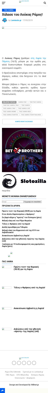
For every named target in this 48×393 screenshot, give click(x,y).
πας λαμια (26, 105)
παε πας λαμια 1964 (10, 105)
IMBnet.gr (35, 385)
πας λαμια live (24, 108)
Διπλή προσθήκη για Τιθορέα (14, 227)
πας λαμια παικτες (10, 115)
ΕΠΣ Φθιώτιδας (23, 375)
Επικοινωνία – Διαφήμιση (25, 378)
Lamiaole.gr (16, 20)
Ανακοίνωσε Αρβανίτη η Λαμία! (15, 235)
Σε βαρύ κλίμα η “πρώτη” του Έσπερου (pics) (21, 217)
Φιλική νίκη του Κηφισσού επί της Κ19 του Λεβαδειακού (20, 231)
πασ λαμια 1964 (9, 108)
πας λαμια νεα (25, 111)
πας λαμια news (9, 111)
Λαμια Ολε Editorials (13, 372)
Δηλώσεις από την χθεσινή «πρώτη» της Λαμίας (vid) (23, 240)
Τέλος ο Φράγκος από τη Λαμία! (16, 224)
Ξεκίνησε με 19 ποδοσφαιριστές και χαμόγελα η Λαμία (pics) (23, 245)
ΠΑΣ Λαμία (10, 375)
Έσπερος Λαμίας (37, 375)
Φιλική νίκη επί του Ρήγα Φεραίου (17, 220)
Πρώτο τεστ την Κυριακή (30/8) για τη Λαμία (21, 211)
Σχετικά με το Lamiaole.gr (33, 372)
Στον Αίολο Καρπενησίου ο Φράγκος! (18, 214)
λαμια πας (22, 102)
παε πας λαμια (35, 102)
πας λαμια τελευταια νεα (31, 115)
